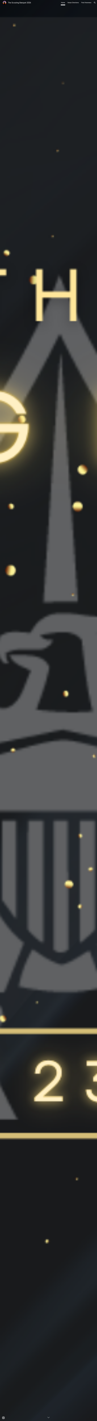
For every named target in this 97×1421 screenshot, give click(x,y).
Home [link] (63, 3)
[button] (94, 2)
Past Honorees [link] (86, 3)
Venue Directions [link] (73, 3)
